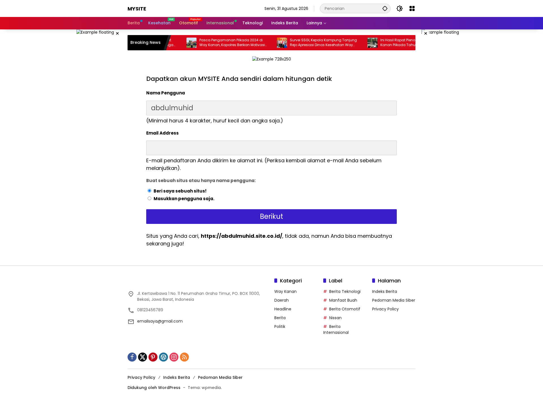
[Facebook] (132, 357)
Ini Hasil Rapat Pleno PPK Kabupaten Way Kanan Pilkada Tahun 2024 (401, 42)
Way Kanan (285, 291)
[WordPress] (163, 357)
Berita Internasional (336, 329)
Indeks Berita (384, 291)
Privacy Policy (385, 309)
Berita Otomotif (344, 309)
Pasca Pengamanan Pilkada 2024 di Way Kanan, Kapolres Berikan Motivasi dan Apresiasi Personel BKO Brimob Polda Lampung (220, 42)
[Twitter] (142, 357)
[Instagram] (173, 357)
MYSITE (137, 8)
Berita (280, 318)
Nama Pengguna (165, 93)
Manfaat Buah (343, 300)
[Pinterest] (153, 357)
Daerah (281, 300)
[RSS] (184, 357)
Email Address (162, 133)
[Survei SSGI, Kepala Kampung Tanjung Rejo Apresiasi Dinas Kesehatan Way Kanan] (268, 43)
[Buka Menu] (412, 8)
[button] (385, 8)
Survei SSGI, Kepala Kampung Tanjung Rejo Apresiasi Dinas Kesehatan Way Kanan (309, 42)
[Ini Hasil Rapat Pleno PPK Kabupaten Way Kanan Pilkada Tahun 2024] (358, 43)
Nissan (335, 318)
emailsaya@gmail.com (160, 321)
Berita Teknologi (345, 291)
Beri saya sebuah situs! (180, 191)
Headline (282, 309)
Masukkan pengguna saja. (184, 199)
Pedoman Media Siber (393, 300)
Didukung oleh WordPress (154, 387)
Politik (279, 326)
